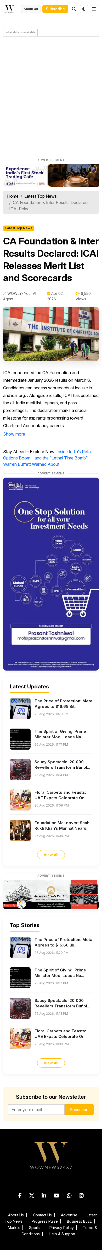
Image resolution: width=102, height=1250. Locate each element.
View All (51, 854)
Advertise (69, 1215)
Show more (14, 434)
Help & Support (62, 1234)
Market (14, 1227)
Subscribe (55, 9)
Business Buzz (79, 1221)
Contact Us (42, 1215)
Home (13, 196)
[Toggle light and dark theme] (84, 9)
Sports (34, 1227)
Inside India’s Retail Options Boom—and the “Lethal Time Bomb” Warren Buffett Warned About (47, 458)
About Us (31, 9)
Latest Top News (40, 196)
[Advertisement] (51, 98)
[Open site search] (74, 9)
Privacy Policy (61, 1227)
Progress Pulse (45, 1221)
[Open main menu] (94, 9)
